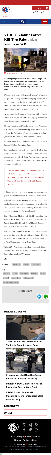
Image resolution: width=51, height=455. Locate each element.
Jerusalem (34, 273)
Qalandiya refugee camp (11, 282)
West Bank (6, 273)
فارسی (35, 11)
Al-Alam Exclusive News (25, 440)
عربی (42, 11)
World (8, 413)
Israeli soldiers (16, 278)
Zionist (15, 273)
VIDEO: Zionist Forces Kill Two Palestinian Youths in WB (22, 39)
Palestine (26, 264)
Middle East (16, 264)
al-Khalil (6, 278)
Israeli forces (24, 273)
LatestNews (11, 405)
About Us (32, 444)
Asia (13, 436)
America (36, 436)
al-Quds (42, 273)
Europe (20, 436)
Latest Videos (36, 264)
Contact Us (19, 444)
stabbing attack (28, 278)
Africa (28, 436)
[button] (25, 60)
